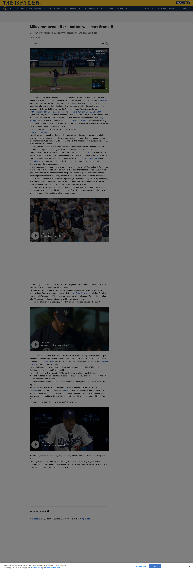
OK (155, 566)
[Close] (190, 566)
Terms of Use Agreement (52, 568)
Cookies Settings (141, 566)
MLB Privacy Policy (36, 568)
